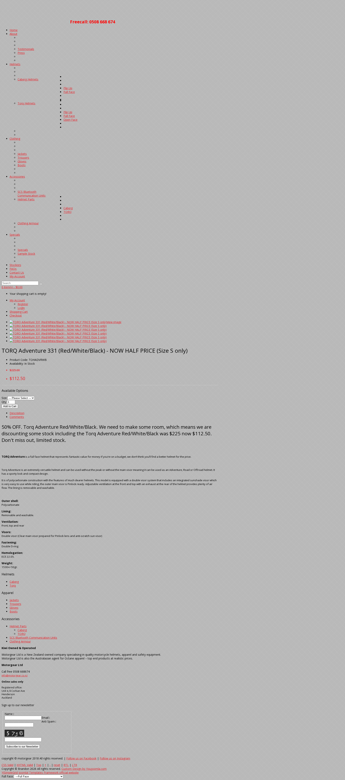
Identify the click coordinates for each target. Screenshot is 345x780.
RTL (66, 765)
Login (21, 308)
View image (114, 322)
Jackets (14, 600)
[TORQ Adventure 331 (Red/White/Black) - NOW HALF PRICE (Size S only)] (58, 322)
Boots (14, 611)
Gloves (14, 608)
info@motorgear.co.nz (15, 675)
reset (57, 765)
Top (38, 765)
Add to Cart (9, 406)
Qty (4, 402)
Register (23, 304)
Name (9, 714)
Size (4, 398)
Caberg (14, 582)
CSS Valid (7, 765)
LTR (74, 765)
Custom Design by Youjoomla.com (84, 769)
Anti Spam (49, 721)
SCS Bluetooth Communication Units (33, 637)
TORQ (22, 634)
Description (17, 413)
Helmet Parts (18, 626)
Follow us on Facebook (81, 758)
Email (46, 718)
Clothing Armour (20, 641)
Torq (13, 585)
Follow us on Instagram (115, 758)
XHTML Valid (25, 765)
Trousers (15, 604)
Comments (17, 417)
